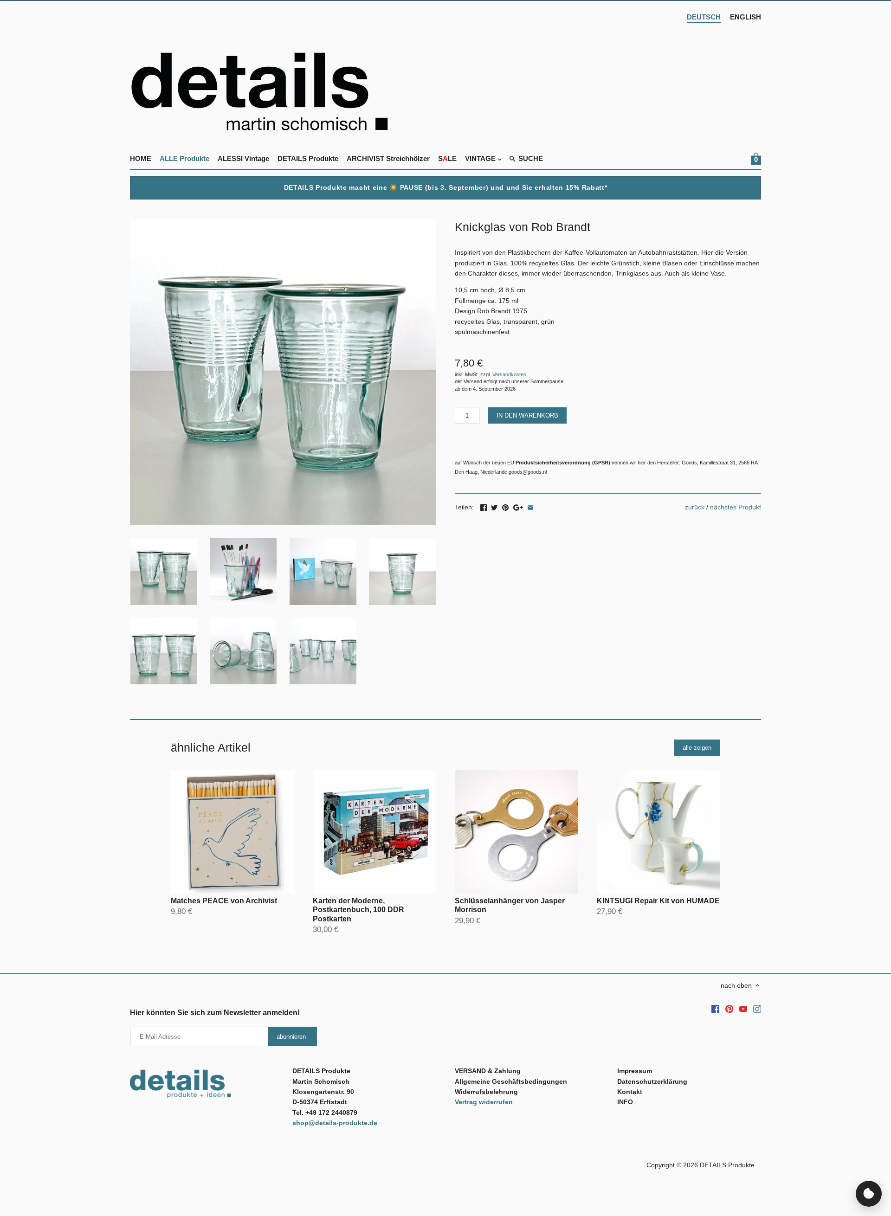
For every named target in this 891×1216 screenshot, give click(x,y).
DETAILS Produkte (727, 1165)
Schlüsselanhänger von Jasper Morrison (510, 905)
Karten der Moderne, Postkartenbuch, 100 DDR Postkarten (358, 910)
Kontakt (629, 1091)
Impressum (634, 1070)
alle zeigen (697, 747)
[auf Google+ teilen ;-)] (518, 506)
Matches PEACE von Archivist (224, 901)
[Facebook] (715, 1008)
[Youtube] (743, 1008)
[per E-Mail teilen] (530, 506)
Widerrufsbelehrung (486, 1091)
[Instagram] (757, 1008)
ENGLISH (745, 17)
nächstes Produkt (735, 507)
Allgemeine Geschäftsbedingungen (511, 1081)
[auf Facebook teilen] (483, 506)
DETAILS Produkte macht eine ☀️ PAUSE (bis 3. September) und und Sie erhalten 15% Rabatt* (445, 187)
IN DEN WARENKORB (527, 415)
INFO (625, 1102)
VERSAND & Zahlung (488, 1070)
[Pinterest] (729, 1008)
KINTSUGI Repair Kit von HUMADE (658, 901)
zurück (694, 507)
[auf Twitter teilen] (494, 506)
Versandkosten (509, 374)
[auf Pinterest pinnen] (505, 506)
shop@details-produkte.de (334, 1122)
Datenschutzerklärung (652, 1081)
